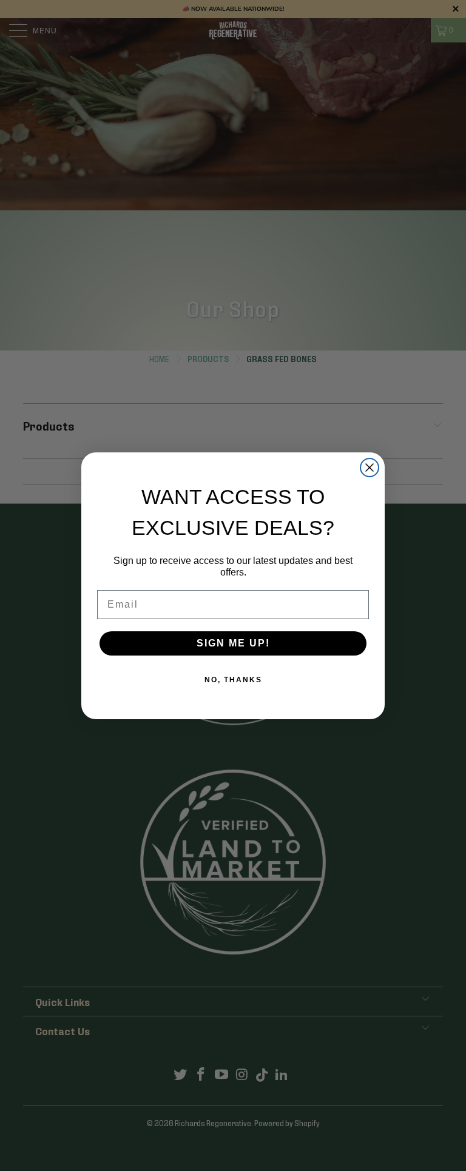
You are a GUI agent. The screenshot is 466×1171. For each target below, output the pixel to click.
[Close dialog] (369, 467)
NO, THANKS (233, 680)
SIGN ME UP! (233, 643)
